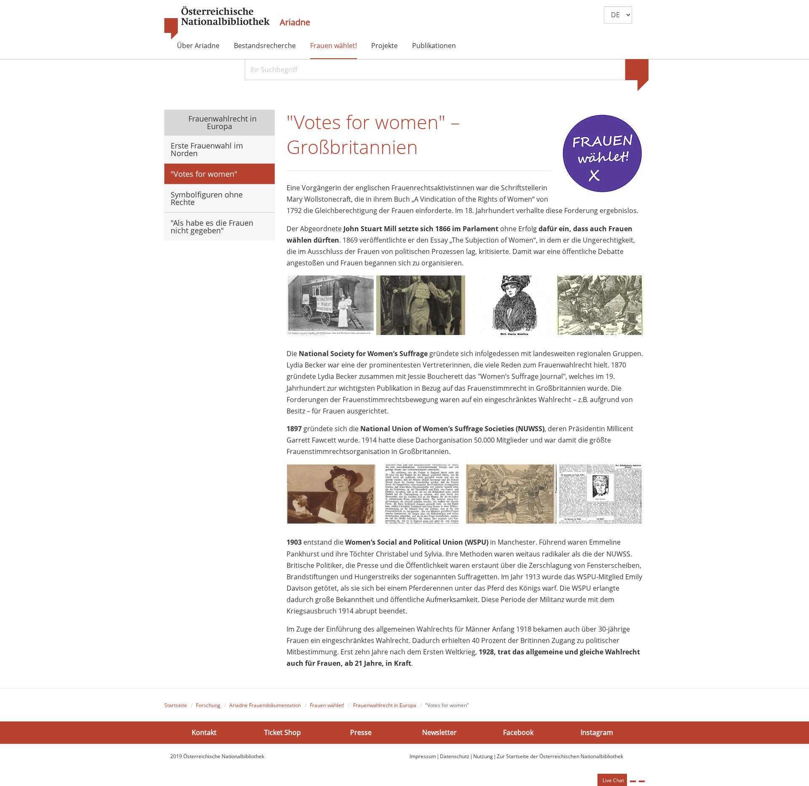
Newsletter (439, 732)
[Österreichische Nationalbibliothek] (217, 23)
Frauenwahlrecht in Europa (221, 122)
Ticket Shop (282, 732)
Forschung (208, 705)
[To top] (642, 781)
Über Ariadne (198, 45)
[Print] (633, 781)
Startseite (175, 705)
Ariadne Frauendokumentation (265, 705)
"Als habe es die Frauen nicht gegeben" (212, 226)
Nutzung (483, 756)
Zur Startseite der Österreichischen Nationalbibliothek (560, 756)
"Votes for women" (204, 174)
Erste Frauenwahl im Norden (207, 149)
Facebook (518, 732)
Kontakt (204, 732)
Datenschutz (454, 756)
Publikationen (434, 45)
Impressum (423, 756)
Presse (361, 732)
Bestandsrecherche (265, 45)
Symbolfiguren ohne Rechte (207, 198)
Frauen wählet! (333, 45)
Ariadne (295, 22)
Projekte (384, 45)
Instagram (597, 732)
